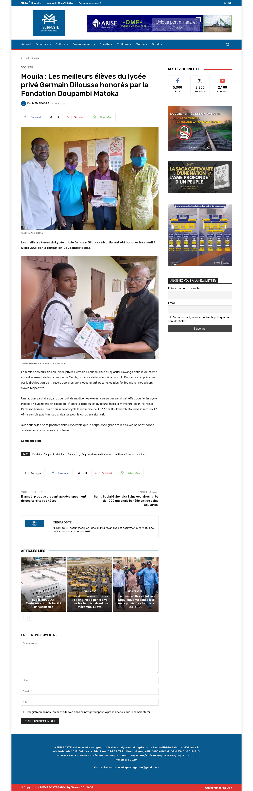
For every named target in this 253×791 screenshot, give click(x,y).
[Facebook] (220, 3)
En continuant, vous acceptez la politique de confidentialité (198, 319)
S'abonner (222, 78)
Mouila (140, 454)
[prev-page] (23, 618)
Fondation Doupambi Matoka (48, 454)
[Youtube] (229, 3)
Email (171, 303)
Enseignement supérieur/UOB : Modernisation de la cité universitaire (43, 601)
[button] (227, 44)
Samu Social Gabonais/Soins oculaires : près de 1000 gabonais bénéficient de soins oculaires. (126, 501)
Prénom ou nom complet (184, 288)
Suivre (200, 78)
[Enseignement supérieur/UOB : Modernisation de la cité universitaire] (43, 584)
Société (35, 58)
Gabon (71, 454)
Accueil (25, 58)
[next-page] (29, 618)
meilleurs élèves (124, 454)
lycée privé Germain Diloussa (95, 454)
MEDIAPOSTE (40, 103)
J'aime (177, 78)
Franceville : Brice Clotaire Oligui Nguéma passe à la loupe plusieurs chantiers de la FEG (136, 601)
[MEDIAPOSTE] (24, 103)
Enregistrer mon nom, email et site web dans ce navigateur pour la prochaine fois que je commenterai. (88, 712)
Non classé (43, 591)
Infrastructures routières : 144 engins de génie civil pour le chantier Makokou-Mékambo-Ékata (90, 601)
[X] (225, 3)
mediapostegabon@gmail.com (138, 767)
